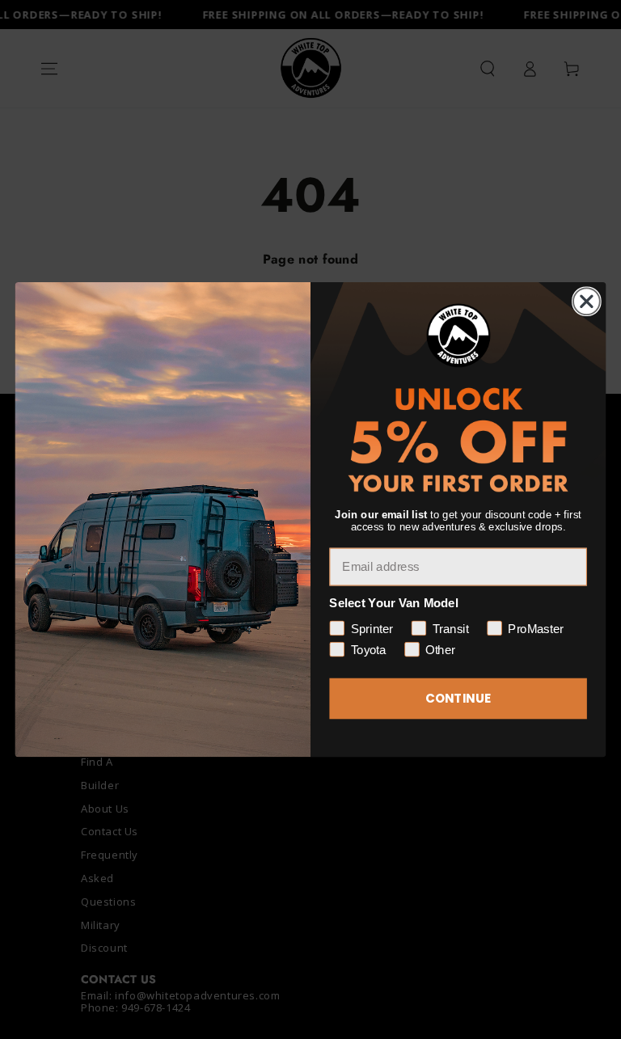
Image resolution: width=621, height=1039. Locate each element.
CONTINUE (458, 698)
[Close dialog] (586, 301)
